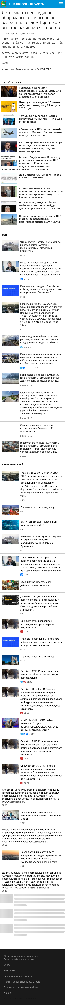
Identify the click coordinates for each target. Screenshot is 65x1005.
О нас (7, 964)
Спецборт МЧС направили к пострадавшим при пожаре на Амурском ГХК (37, 624)
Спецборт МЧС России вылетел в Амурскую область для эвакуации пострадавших (39, 674)
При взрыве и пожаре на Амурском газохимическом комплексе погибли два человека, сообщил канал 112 (40, 378)
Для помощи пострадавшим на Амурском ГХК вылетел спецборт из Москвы (40, 815)
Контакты (9, 970)
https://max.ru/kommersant (16, 841)
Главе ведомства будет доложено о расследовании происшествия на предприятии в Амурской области (40, 339)
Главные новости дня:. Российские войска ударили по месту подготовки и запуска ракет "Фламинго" (41, 289)
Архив (7, 992)
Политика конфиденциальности (22, 981)
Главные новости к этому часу (37, 656)
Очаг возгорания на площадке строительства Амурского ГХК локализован (37, 428)
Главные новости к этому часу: (37, 507)
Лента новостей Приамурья (20, 998)
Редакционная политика (18, 976)
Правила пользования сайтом (21, 987)
